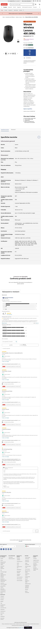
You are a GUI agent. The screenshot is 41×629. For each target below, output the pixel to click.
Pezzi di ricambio (19, 580)
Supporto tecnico (36, 560)
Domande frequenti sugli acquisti (35, 569)
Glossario (26, 589)
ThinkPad (2, 599)
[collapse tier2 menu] (23, 10)
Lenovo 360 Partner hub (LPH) (11, 558)
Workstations (19, 569)
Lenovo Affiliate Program (3, 586)
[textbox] (33, 546)
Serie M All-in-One (3, 607)
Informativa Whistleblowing (3, 589)
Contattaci (35, 558)
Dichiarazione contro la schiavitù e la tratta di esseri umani (20, 625)
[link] (35, 1)
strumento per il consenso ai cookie (10, 623)
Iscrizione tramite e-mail (28, 567)
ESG (1, 570)
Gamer (18, 563)
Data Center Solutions (19, 572)
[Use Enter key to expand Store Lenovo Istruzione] (31, 1)
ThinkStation (3, 616)
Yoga (1, 603)
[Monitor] (22, 10)
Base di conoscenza (27, 592)
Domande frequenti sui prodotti (35, 565)
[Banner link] (20, 13)
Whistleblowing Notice (3, 592)
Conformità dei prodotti (27, 577)
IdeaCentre (2, 612)
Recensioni (13, 129)
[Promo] (3, 10)
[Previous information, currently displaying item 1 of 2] (2, 13)
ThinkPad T (2, 596)
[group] (6, 53)
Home (4, 17)
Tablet (18, 564)
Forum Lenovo (27, 569)
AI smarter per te (19, 561)
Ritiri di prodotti (19, 578)
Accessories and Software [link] (10, 17)
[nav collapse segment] (39, 7)
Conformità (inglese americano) (2, 567)
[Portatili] (7, 10)
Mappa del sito (25, 623)
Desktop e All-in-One (19, 567)
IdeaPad (2, 601)
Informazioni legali (3, 571)
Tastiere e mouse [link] (19, 17)
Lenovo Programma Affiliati (27, 580)
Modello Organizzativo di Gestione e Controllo (3, 575)
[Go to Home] (4, 4)
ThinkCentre (2, 609)
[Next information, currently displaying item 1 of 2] (38, 13)
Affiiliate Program (28, 583)
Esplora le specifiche (27, 108)
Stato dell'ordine (35, 561)
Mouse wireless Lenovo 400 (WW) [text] (31, 17)
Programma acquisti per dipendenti (27, 586)
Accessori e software (18, 575)
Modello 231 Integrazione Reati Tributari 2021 (3, 580)
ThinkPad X (2, 597)
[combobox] (21, 4)
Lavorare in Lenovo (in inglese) (4, 584)
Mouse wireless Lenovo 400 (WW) (29, 29)
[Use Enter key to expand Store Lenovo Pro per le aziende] (20, 1)
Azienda (2, 558)
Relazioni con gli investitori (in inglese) (3, 563)
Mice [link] (23, 17)
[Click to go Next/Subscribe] (14, 546)
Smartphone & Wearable (3, 605)
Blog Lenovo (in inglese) (27, 571)
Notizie (2, 560)
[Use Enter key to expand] (37, 4)
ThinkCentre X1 (3, 611)
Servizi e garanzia (19, 577)
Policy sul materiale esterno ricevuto (33, 623)
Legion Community (27, 564)
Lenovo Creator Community (27, 558)
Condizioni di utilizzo (27, 574)
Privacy (3, 623)
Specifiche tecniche (5, 129)
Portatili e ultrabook (18, 559)
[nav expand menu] (1, 7)
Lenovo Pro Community (27, 561)
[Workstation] (18, 10)
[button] (37, 1)
